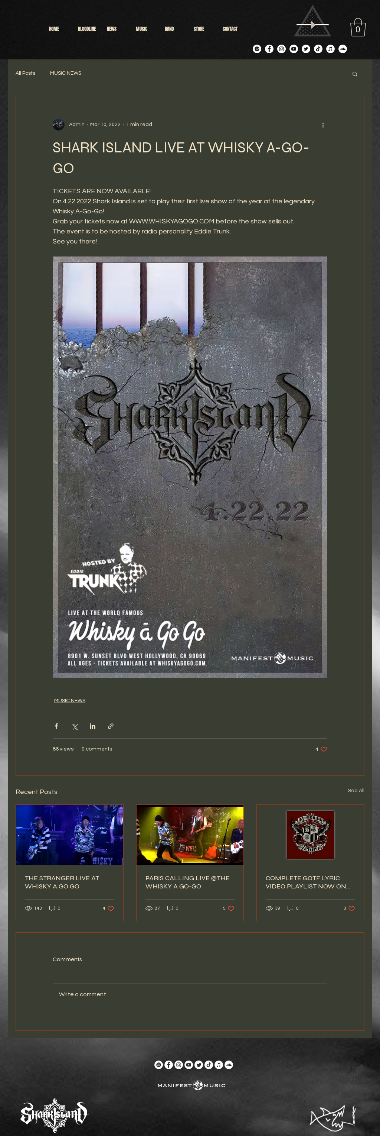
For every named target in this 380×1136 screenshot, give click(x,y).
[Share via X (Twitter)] (74, 726)
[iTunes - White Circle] (330, 49)
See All (356, 790)
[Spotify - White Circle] (257, 49)
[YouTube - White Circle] (293, 49)
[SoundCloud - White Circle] (342, 49)
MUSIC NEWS (65, 73)
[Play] (313, 24)
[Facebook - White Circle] (269, 49)
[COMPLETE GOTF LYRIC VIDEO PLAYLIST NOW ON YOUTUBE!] (310, 835)
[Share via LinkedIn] (92, 726)
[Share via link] (110, 726)
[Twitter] (306, 49)
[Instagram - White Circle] (281, 49)
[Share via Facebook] (56, 726)
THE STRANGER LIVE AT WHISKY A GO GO (62, 882)
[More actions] (322, 124)
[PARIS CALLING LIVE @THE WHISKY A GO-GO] (190, 835)
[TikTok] (318, 49)
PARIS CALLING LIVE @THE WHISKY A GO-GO (187, 882)
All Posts (25, 73)
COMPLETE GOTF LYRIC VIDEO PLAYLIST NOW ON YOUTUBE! (306, 882)
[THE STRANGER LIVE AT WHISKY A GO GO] (69, 835)
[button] (358, 27)
